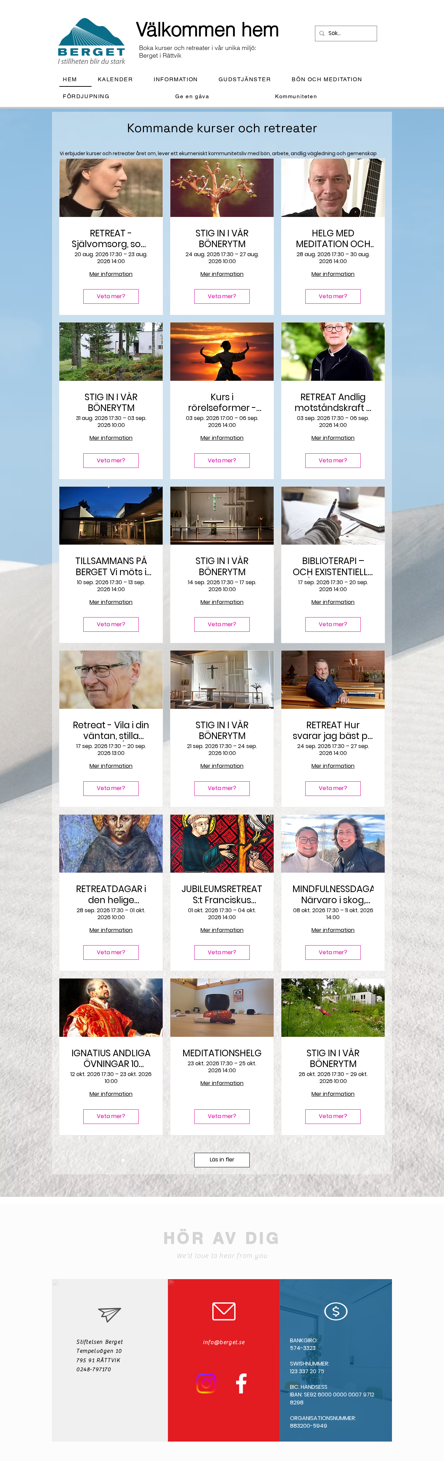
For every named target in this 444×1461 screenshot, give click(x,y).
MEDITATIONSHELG (222, 1053)
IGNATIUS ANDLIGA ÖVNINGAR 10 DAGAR (111, 1058)
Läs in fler (222, 1160)
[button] (181, 80)
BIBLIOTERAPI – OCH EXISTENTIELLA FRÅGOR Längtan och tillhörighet (333, 566)
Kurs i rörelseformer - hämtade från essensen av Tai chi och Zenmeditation (222, 402)
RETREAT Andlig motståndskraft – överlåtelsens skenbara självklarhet (333, 402)
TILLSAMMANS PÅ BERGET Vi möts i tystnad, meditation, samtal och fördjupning (111, 566)
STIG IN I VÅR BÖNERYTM (222, 239)
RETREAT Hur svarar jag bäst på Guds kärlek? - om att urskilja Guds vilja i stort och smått (333, 730)
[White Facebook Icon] (241, 1383)
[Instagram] (206, 1383)
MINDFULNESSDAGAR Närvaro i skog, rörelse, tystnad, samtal (333, 894)
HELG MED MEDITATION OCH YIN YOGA (333, 239)
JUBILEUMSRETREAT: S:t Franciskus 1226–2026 (222, 894)
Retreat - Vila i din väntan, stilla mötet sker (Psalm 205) (111, 730)
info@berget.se (224, 1342)
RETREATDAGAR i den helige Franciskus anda (111, 894)
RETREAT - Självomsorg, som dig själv (111, 239)
